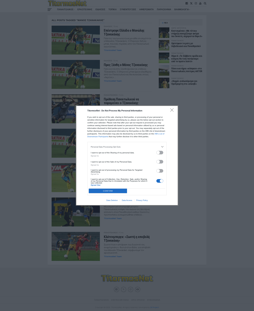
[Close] (172, 110)
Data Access (127, 200)
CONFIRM (108, 191)
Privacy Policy (142, 200)
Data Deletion (112, 200)
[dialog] (127, 155)
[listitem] (127, 146)
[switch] (159, 152)
